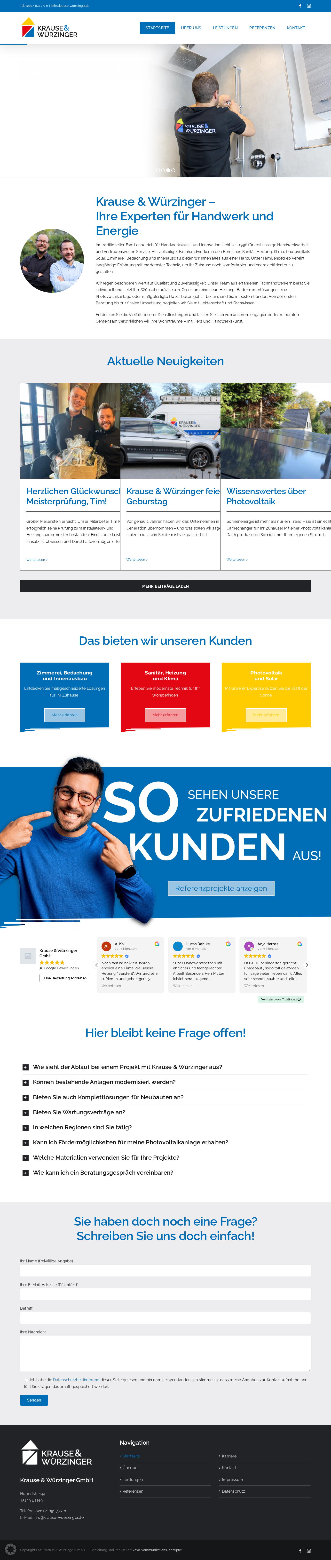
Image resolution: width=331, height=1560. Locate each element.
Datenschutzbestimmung (76, 1380)
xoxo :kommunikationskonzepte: (157, 1550)
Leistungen (133, 1479)
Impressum (232, 1479)
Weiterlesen (35, 560)
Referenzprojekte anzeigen (221, 888)
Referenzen (133, 1491)
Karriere (229, 1456)
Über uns (131, 1467)
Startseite (131, 1456)
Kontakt (229, 1467)
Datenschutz (233, 1491)
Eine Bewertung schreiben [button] (65, 978)
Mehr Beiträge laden (165, 586)
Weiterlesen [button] (111, 986)
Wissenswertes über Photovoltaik (266, 496)
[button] (307, 965)
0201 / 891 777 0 (36, 6)
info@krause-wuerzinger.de (70, 6)
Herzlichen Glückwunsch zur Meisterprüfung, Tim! (81, 496)
